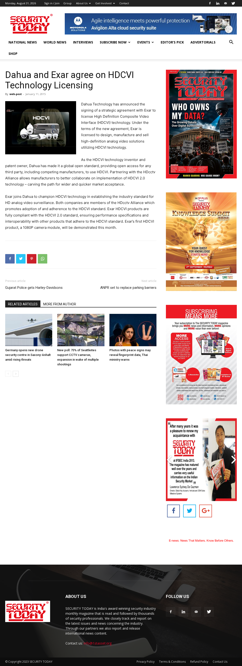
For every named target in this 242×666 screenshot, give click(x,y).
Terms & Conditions (172, 662)
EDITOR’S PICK (172, 42)
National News (23, 42)
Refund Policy (199, 662)
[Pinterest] (31, 259)
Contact (124, 3)
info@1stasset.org (98, 643)
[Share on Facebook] (173, 511)
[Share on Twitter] (189, 511)
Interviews (83, 42)
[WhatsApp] (42, 259)
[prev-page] (8, 374)
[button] (231, 42)
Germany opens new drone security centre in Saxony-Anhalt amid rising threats (28, 354)
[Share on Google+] (205, 511)
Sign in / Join (52, 3)
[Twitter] (233, 3)
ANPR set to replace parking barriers (128, 287)
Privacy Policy (146, 662)
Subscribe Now (113, 42)
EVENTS (143, 42)
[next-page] (16, 374)
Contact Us (220, 662)
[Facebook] (209, 3)
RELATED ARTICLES (23, 304)
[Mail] (225, 3)
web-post (15, 94)
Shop (13, 53)
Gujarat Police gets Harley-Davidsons (34, 287)
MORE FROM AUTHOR (59, 304)
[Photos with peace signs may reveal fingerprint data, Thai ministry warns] (132, 330)
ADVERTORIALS (203, 42)
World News (54, 42)
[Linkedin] (217, 3)
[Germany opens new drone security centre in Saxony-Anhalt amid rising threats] (28, 330)
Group (67, 3)
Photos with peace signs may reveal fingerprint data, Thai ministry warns (130, 354)
